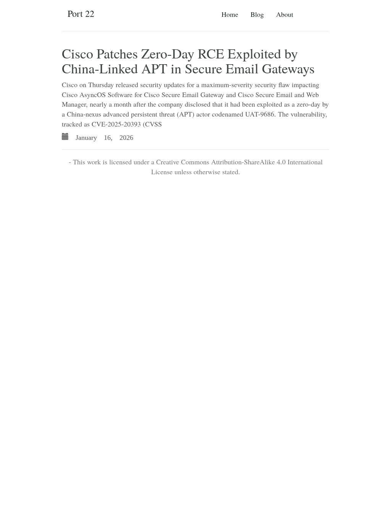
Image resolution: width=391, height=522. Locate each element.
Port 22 (81, 13)
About (284, 14)
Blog (257, 14)
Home (229, 14)
